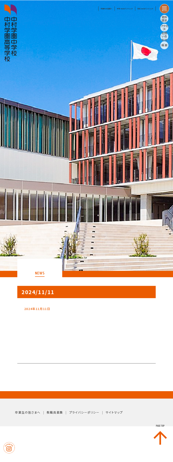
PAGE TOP (160, 426)
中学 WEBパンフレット (125, 8)
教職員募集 (55, 412)
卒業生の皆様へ (106, 8)
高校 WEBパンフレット (145, 8)
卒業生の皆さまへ (28, 412)
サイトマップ (114, 412)
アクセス (164, 27)
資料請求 (164, 18)
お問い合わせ (164, 36)
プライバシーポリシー (84, 412)
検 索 (164, 45)
